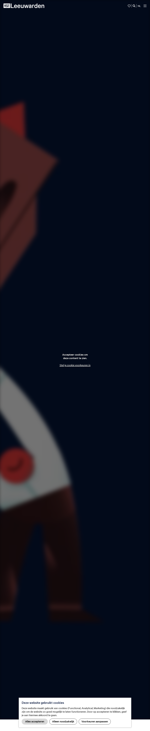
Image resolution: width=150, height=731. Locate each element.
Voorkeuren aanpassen (94, 721)
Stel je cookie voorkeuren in (75, 365)
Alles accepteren (34, 721)
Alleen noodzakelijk (63, 721)
